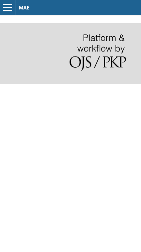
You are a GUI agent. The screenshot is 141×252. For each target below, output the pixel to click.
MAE (24, 7)
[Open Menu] (7, 7)
